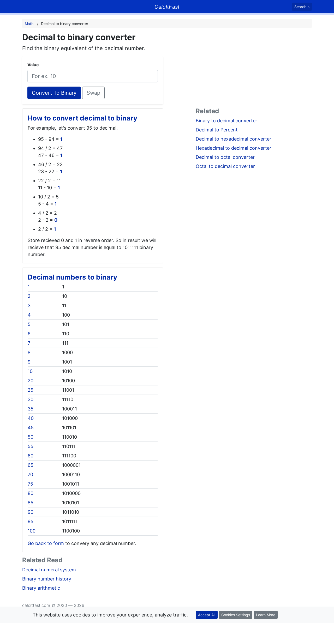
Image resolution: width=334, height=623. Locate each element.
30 (30, 399)
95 (30, 521)
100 (31, 531)
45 (31, 427)
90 (30, 512)
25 (30, 390)
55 (30, 446)
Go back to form (46, 543)
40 (31, 418)
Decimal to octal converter (225, 157)
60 (30, 455)
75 (30, 484)
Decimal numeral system (49, 569)
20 (30, 380)
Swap (93, 93)
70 (30, 474)
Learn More (265, 615)
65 (30, 465)
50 (30, 437)
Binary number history (46, 579)
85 (30, 502)
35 (30, 409)
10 (30, 371)
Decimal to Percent (217, 129)
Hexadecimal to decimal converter (233, 148)
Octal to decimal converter (225, 166)
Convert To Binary (54, 93)
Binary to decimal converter (226, 120)
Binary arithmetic (41, 588)
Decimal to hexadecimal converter (233, 139)
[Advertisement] (254, 68)
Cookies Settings (235, 615)
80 (30, 493)
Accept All (206, 615)
